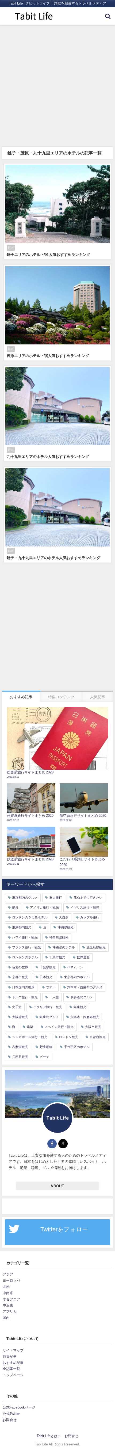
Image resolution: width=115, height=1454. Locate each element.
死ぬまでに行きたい (88, 897)
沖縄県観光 (65, 927)
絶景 (15, 907)
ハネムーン (75, 967)
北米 (6, 1286)
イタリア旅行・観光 (47, 1007)
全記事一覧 (11, 1369)
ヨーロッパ (11, 1280)
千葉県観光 (48, 967)
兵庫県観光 (20, 1056)
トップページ (13, 1375)
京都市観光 (20, 977)
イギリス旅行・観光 (84, 907)
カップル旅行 (89, 917)
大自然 (63, 917)
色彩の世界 (20, 967)
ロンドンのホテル (25, 957)
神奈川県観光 (58, 937)
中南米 (8, 1293)
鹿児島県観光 (96, 947)
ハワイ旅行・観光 (25, 937)
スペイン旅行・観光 (59, 1026)
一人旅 (54, 997)
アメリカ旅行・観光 (44, 907)
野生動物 (46, 1047)
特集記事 (10, 1356)
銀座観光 (80, 1007)
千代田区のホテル (77, 1047)
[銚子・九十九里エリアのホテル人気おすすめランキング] (57, 514)
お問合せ (10, 1420)
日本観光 (46, 977)
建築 (30, 1026)
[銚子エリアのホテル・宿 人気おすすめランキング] (57, 211)
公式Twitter (11, 1413)
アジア (8, 1274)
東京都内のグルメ (25, 897)
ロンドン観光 (68, 1037)
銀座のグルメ (49, 1017)
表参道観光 (20, 1047)
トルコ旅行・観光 (25, 997)
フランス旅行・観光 (26, 947)
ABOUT (57, 1186)
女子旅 (17, 1007)
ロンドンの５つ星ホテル (29, 917)
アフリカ (10, 1311)
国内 (6, 1317)
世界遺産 (83, 957)
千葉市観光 (57, 957)
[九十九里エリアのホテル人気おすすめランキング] (57, 413)
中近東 (8, 1305)
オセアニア (11, 1299)
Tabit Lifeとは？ (49, 1436)
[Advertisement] (57, 85)
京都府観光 (98, 1037)
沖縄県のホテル (63, 947)
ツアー (51, 987)
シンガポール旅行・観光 (29, 1037)
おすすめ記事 (13, 1362)
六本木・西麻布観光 (84, 1017)
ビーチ (44, 1056)
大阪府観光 (20, 1017)
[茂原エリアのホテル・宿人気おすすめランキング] (57, 312)
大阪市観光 (93, 1026)
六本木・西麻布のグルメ (84, 987)
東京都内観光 (21, 927)
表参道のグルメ (81, 997)
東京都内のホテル (77, 977)
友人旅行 (55, 897)
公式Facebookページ (19, 1407)
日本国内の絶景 (23, 987)
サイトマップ (13, 1350)
